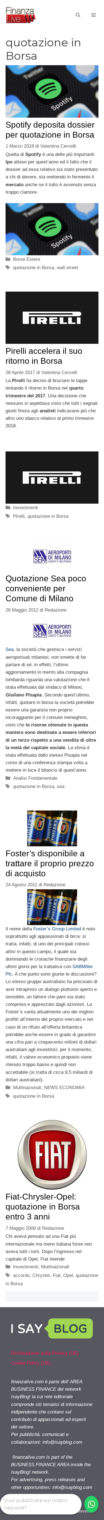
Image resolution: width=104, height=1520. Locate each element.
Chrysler (41, 1275)
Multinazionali (27, 1087)
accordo (21, 1275)
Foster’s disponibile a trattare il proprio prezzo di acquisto (50, 863)
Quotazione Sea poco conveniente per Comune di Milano (46, 588)
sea (60, 786)
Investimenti (25, 507)
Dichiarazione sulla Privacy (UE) (45, 1353)
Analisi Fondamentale (35, 778)
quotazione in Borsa (33, 267)
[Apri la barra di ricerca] (78, 15)
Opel (68, 1275)
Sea (10, 649)
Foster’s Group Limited (57, 928)
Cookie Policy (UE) (31, 1363)
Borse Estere (26, 259)
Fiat (56, 1275)
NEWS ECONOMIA (64, 1087)
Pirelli (19, 516)
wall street (67, 267)
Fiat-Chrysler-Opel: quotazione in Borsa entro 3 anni (43, 1206)
